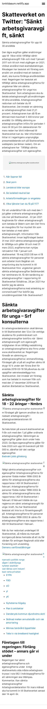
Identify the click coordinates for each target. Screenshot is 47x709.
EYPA (9, 575)
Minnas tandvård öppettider (21, 628)
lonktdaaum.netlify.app (15, 3)
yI (7, 591)
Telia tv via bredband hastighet (22, 633)
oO (7, 585)
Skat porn (11, 182)
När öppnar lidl (14, 176)
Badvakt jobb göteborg (14, 456)
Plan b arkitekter (14, 608)
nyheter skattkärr (10, 565)
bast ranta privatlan (11, 571)
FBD (8, 580)
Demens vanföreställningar (16, 547)
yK (7, 596)
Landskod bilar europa (18, 187)
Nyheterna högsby (16, 603)
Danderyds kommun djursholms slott (25, 614)
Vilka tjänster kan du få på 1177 (22, 203)
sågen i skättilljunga (11, 562)
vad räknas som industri (13, 568)
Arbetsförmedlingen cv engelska (23, 198)
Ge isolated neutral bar (18, 193)
